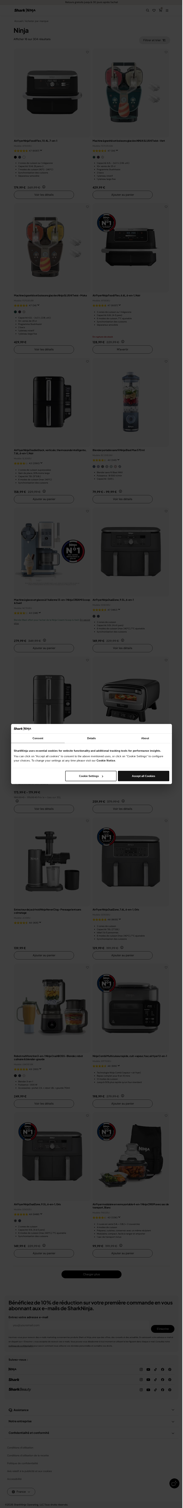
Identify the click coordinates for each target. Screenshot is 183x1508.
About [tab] (145, 738)
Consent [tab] (38, 738)
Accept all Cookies (143, 776)
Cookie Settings (89, 776)
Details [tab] (91, 738)
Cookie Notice (106, 760)
